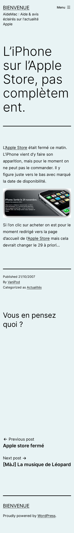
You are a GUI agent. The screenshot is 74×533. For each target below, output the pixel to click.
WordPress (46, 516)
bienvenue (16, 7)
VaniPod (14, 282)
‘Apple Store (38, 238)
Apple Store (16, 147)
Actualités (34, 287)
